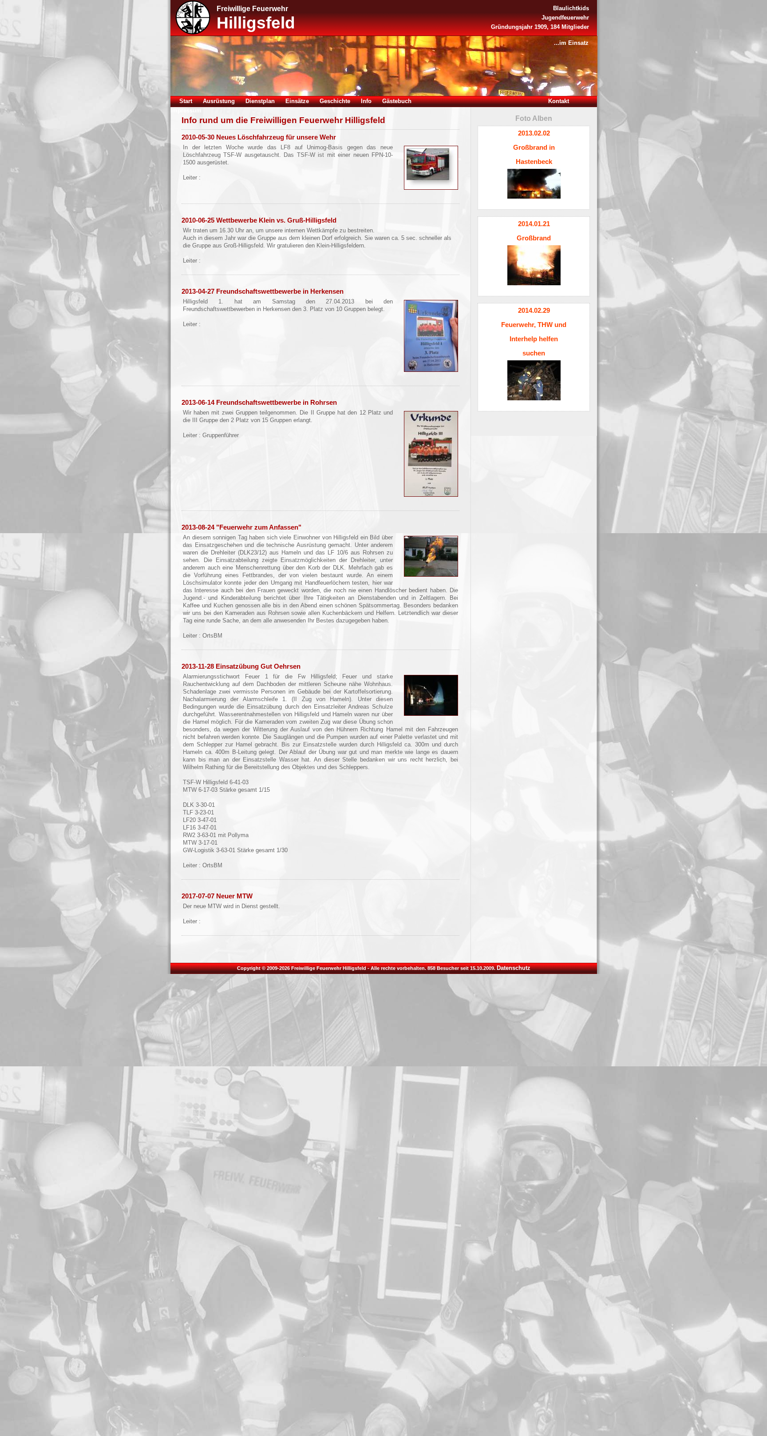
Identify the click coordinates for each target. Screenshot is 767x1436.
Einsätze (297, 101)
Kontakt (558, 101)
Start (185, 101)
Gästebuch (396, 101)
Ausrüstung (219, 101)
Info (366, 101)
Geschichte (335, 101)
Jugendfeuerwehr (565, 17)
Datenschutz (513, 968)
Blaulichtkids (571, 8)
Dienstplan (260, 101)
